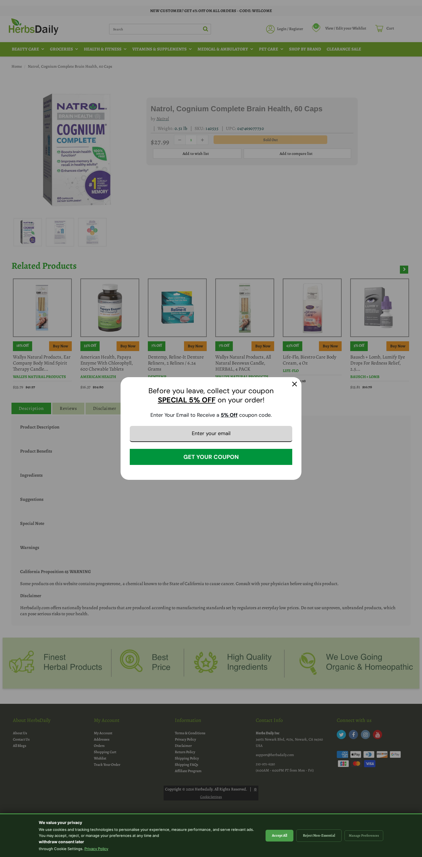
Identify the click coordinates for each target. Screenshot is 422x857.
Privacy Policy (96, 848)
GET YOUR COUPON (211, 457)
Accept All (279, 835)
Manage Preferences (364, 835)
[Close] (294, 384)
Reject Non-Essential (319, 835)
